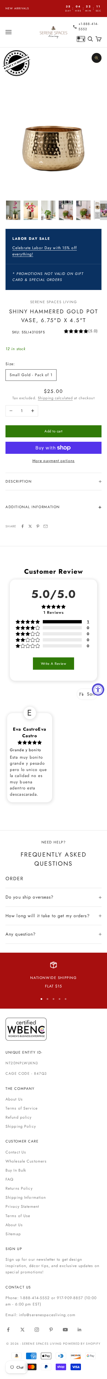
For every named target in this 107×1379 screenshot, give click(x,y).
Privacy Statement (22, 1206)
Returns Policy (19, 1188)
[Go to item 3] (48, 210)
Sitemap (13, 1234)
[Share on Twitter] (30, 526)
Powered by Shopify (82, 1343)
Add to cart (53, 431)
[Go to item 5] (83, 210)
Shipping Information (25, 1197)
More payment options (53, 460)
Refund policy (18, 1117)
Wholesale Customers (26, 1161)
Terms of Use (17, 1215)
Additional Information (32, 507)
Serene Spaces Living (53, 302)
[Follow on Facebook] (8, 1329)
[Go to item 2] (30, 210)
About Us (14, 1099)
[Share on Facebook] (22, 526)
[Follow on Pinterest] (51, 1329)
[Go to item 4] (66, 210)
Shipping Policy (20, 1126)
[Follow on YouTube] (65, 1329)
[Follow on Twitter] (22, 1329)
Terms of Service (21, 1108)
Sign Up (13, 1248)
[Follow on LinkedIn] (79, 1329)
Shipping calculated (55, 398)
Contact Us (15, 1152)
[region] (53, 976)
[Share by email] (45, 526)
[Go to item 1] (13, 210)
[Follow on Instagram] (37, 1329)
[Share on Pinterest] (38, 526)
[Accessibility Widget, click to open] (98, 689)
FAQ (9, 1179)
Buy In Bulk (15, 1170)
